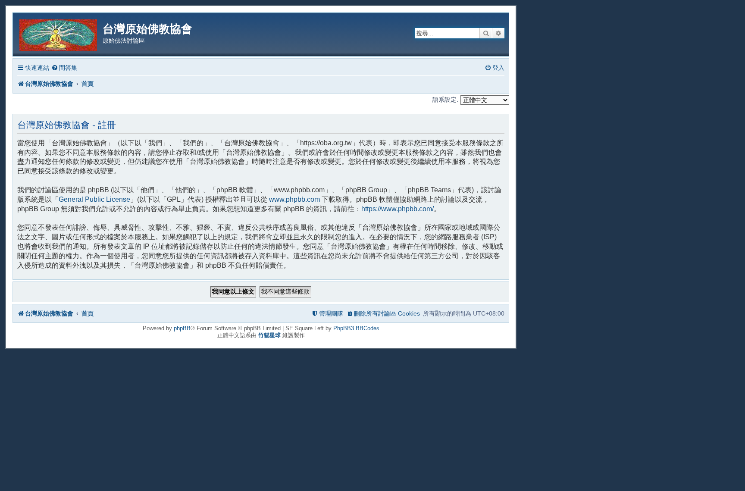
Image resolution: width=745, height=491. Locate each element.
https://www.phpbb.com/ (397, 209)
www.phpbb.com (294, 199)
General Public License (94, 199)
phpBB (182, 328)
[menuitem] (64, 68)
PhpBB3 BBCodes (356, 328)
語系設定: (445, 99)
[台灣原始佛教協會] (59, 34)
